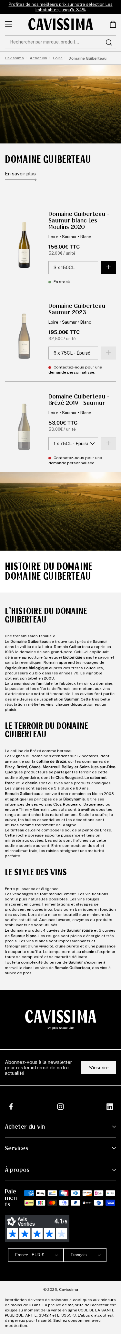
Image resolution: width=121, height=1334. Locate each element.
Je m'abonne (79, 1310)
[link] (112, 24)
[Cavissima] (60, 24)
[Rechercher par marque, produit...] (109, 42)
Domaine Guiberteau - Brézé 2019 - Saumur (78, 400)
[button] (112, 24)
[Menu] (8, 24)
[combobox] (60, 41)
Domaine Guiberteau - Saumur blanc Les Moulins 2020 (78, 221)
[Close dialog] (112, 1252)
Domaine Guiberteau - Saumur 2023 (78, 309)
